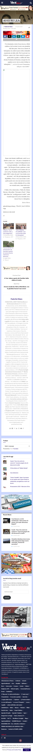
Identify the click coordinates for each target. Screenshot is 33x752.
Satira (11, 710)
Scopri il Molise (18, 710)
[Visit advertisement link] (16, 8)
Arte (13, 683)
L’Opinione (16, 699)
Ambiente (17, 681)
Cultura (27, 686)
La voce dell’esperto (6, 702)
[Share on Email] (27, 36)
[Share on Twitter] (10, 36)
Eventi (2, 691)
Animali (24, 681)
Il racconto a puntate (15, 697)
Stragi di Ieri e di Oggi (6, 716)
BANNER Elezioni (16, 721)
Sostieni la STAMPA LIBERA (15, 729)
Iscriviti (7, 598)
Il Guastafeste (4, 697)
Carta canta (9, 686)
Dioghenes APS (5, 689)
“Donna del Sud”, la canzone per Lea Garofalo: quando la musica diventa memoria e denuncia (8, 252)
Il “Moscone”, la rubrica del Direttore (10, 694)
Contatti (25, 721)
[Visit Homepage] (16, 3)
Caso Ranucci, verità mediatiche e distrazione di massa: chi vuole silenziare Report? (19, 521)
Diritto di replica (15, 689)
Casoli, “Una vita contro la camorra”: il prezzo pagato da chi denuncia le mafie (19, 463)
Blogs (26, 718)
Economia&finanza (25, 689)
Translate (15, 449)
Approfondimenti (5, 683)
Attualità (18, 683)
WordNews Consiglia (18, 718)
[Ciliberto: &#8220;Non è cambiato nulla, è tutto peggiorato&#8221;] (8, 226)
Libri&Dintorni (4, 707)
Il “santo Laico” (25, 694)
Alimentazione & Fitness (7, 681)
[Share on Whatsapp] (19, 36)
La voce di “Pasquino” (18, 702)
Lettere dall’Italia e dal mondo (14, 705)
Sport (25, 713)
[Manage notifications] (20, 740)
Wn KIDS (3, 718)
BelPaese (24, 683)
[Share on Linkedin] (14, 36)
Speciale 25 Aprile (5, 713)
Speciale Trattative (17, 713)
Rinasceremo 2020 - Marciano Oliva (20, 486)
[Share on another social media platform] (16, 39)
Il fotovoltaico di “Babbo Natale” (19, 468)
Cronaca (16, 686)
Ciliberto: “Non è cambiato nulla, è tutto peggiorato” (8, 231)
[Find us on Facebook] (1, 738)
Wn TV (9, 718)
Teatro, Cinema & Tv (19, 716)
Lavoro (28, 702)
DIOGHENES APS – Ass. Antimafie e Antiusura (13, 724)
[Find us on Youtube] (5, 738)
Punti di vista (4, 710)
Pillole (27, 707)
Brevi (2, 686)
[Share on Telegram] (23, 36)
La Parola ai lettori (25, 699)
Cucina (21, 686)
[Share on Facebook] (5, 36)
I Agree (27, 750)
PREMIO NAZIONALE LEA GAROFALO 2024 (12, 726)
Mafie (11, 707)
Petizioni (22, 707)
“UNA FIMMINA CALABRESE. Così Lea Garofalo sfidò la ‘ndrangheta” (21, 232)
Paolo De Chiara (8, 26)
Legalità (3, 705)
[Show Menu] (2, 3)
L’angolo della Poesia (6, 699)
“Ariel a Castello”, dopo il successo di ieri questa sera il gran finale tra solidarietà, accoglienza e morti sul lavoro (19, 480)
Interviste (24, 697)
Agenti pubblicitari (5, 721)
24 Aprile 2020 (18, 26)
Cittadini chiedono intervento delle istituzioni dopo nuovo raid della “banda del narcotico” (20, 541)
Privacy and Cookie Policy (14, 750)
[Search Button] (31, 3)
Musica (16, 707)
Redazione (4, 729)
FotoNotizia (9, 691)
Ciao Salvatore (14, 473)
